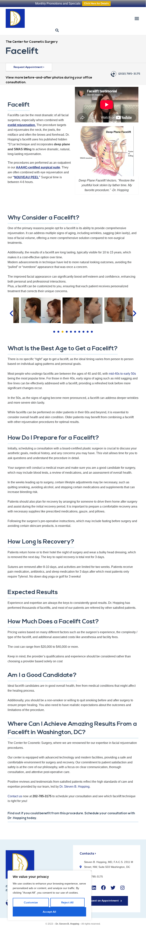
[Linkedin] (94, 887)
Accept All (49, 912)
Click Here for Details (96, 3)
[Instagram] (122, 887)
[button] (136, 18)
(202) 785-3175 (129, 73)
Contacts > (88, 853)
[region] (49, 895)
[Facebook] (103, 887)
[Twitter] (113, 887)
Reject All (67, 902)
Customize (31, 902)
